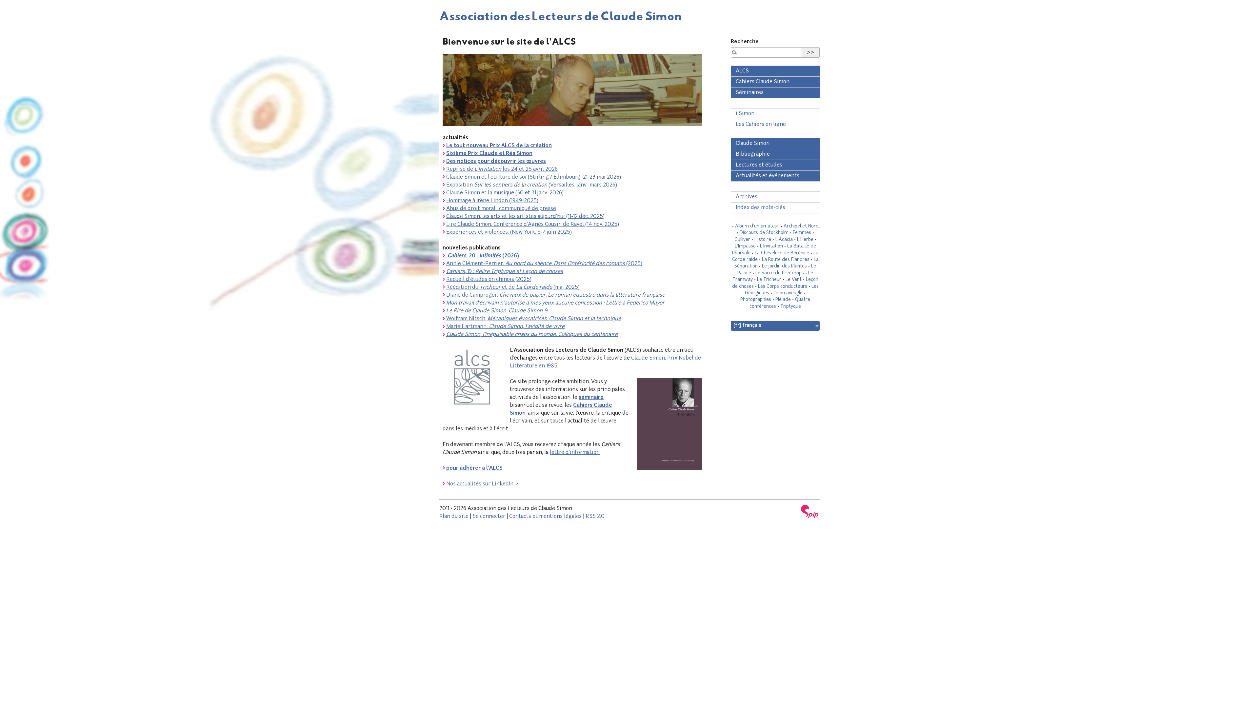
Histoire (762, 240)
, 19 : (504, 271)
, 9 (497, 311)
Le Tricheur (769, 280)
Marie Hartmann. (505, 326)
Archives (746, 197)
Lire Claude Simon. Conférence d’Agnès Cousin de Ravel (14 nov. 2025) (532, 224)
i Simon (745, 113)
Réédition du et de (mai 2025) (513, 287)
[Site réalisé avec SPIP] (810, 511)
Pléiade (783, 300)
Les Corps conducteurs (782, 287)
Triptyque (790, 307)
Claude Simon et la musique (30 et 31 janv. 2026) (505, 193)
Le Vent (794, 280)
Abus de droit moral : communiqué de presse (501, 208)
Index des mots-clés (760, 207)
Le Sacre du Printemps (779, 273)
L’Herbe (805, 240)
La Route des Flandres (785, 260)
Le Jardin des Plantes (784, 266)
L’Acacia (784, 240)
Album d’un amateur (757, 226)
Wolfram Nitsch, (533, 319)
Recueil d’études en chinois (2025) (488, 279)
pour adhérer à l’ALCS (474, 468)
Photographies (755, 300)
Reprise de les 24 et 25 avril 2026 (502, 169)
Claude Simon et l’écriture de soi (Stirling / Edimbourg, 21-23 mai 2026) (533, 177)
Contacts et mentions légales (545, 516)
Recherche (745, 42)
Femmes (802, 233)
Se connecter (488, 516)
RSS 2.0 (595, 516)
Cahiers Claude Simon (762, 82)
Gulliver (742, 240)
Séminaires (750, 92)
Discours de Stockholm (764, 233)
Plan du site (454, 516)
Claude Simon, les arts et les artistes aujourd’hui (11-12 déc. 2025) (525, 216)
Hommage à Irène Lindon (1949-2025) (492, 201)
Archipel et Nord (801, 226)
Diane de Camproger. (555, 295)
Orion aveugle (788, 293)
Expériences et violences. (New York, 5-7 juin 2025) (509, 232)
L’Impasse (745, 246)
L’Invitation (771, 246)
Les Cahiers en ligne (761, 124)
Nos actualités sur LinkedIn (479, 484)
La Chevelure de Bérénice (782, 253)
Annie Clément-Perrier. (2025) (544, 263)
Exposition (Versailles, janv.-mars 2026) (531, 185)
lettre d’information (575, 452)
